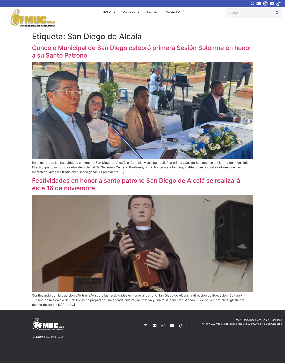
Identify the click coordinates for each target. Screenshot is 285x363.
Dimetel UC (172, 12)
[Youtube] (272, 3)
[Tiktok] (278, 3)
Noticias (152, 12)
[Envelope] (259, 3)
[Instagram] (265, 3)
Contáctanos (131, 12)
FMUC (107, 12)
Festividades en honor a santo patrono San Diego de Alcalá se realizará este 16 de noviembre (136, 184)
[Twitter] (252, 3)
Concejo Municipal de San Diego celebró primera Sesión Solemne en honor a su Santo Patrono (141, 51)
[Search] (277, 13)
